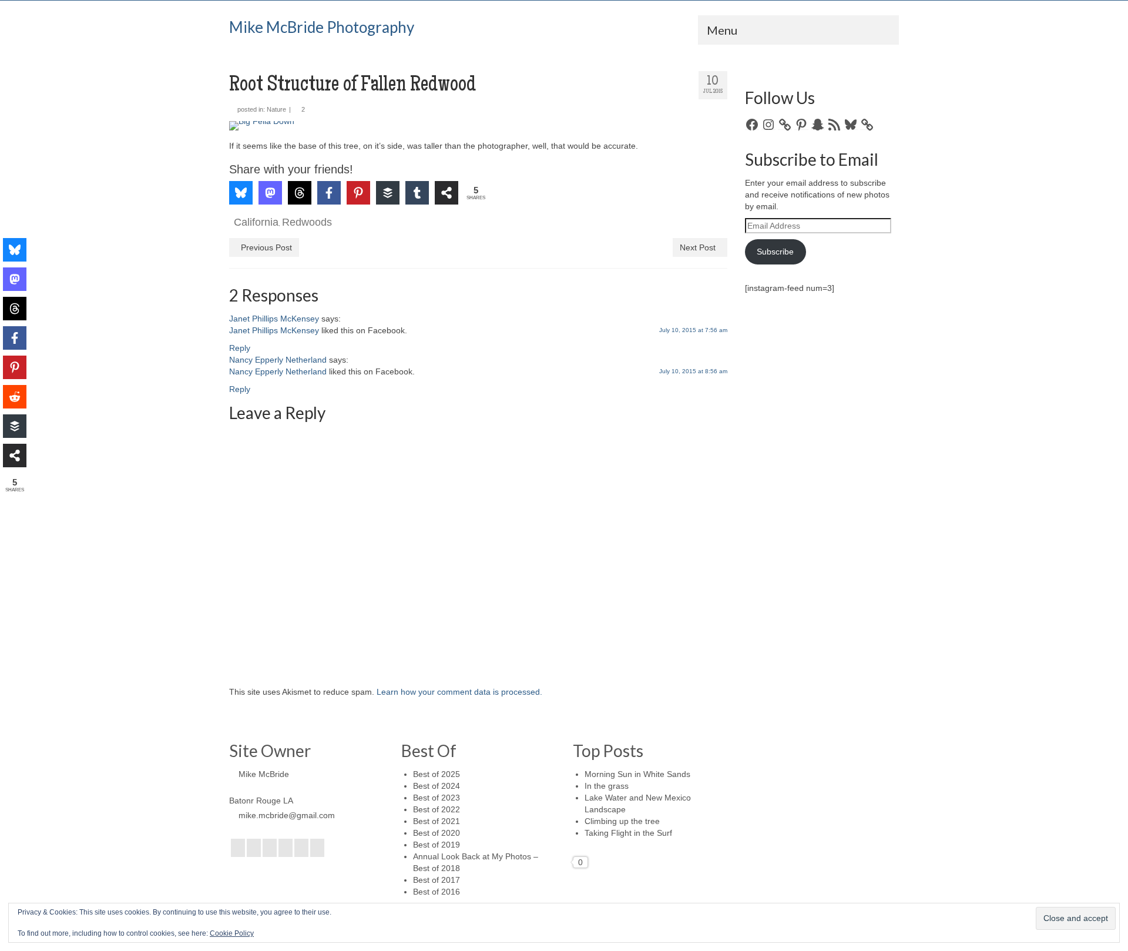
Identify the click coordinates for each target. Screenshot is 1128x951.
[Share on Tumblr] (417, 193)
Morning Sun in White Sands (637, 774)
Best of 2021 (436, 821)
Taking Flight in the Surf (628, 833)
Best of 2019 (436, 844)
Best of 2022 (436, 809)
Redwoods (307, 222)
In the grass (607, 786)
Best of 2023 (436, 797)
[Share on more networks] (446, 193)
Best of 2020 (436, 833)
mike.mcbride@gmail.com (287, 815)
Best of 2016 (436, 891)
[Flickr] (285, 848)
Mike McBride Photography (321, 27)
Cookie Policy (232, 933)
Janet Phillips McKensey (274, 318)
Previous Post (266, 247)
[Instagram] (270, 848)
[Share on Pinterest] (358, 193)
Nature (276, 109)
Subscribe (775, 251)
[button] (254, 138)
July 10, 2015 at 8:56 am (693, 371)
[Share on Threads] (299, 193)
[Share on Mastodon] (270, 193)
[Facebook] (238, 848)
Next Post (698, 247)
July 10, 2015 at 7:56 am (693, 330)
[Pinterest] (301, 848)
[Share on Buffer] (388, 193)
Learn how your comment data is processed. (459, 691)
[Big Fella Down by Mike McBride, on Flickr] (478, 125)
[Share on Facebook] (329, 193)
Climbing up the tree (622, 821)
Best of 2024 (436, 786)
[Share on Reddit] (14, 396)
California (256, 222)
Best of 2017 (436, 880)
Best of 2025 (436, 774)
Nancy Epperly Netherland (278, 359)
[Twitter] (254, 848)
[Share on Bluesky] (241, 193)
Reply (239, 348)
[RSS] (317, 848)
